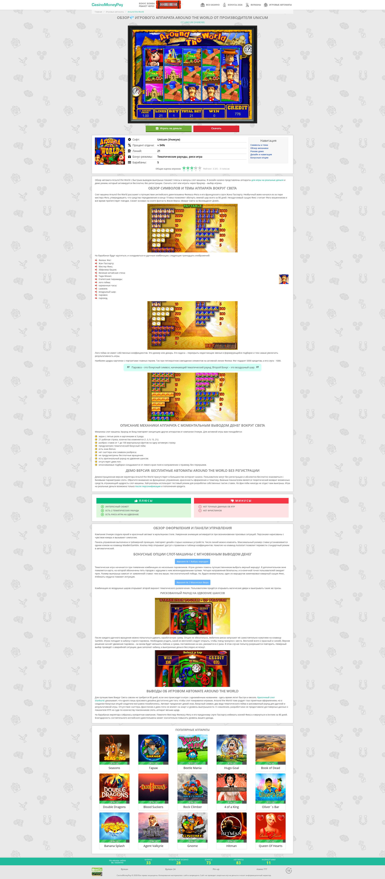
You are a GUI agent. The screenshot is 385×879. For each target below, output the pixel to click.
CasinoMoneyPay (107, 5)
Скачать (216, 128)
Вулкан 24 (170, 869)
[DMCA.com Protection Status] (97, 869)
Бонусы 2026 (235, 4)
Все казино (213, 4)
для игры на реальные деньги (267, 180)
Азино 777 (262, 869)
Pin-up (216, 869)
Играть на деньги (171, 128)
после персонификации (148, 486)
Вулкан (124, 869)
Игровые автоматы (280, 4)
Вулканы (256, 4)
